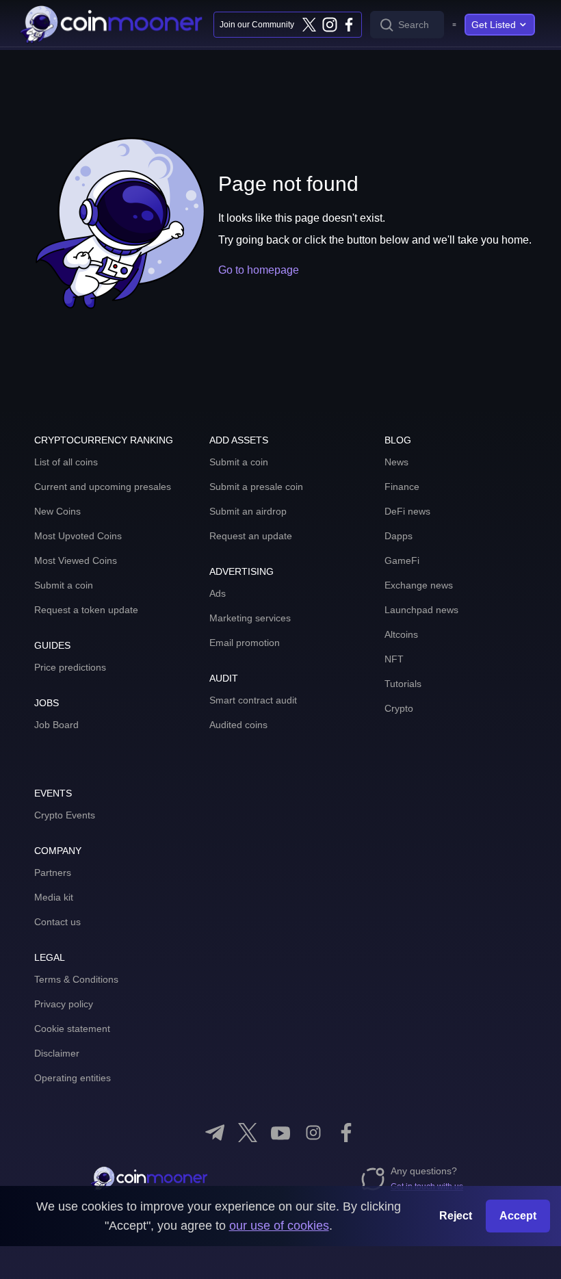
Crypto (398, 708)
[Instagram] (329, 24)
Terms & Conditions (76, 979)
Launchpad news (421, 609)
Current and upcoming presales (102, 486)
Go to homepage (258, 270)
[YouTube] (280, 1132)
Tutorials (402, 683)
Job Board (56, 724)
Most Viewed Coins (75, 560)
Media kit (53, 897)
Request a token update (86, 609)
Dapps (398, 535)
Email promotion (244, 642)
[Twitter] (309, 24)
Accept (517, 1216)
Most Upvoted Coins (78, 535)
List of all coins (66, 461)
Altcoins (401, 634)
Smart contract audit (253, 700)
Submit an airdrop (248, 511)
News (396, 461)
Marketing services (250, 617)
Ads (217, 593)
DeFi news (407, 511)
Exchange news (418, 585)
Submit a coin (63, 585)
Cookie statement (72, 1028)
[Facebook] (349, 24)
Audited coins (238, 724)
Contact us (57, 921)
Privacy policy (63, 1003)
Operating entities (72, 1077)
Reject (455, 1216)
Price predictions (70, 667)
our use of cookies (279, 1225)
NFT (394, 659)
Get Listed (493, 24)
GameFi (401, 560)
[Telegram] (214, 1132)
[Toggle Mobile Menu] (454, 25)
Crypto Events (64, 815)
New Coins (57, 511)
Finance (401, 486)
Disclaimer (56, 1053)
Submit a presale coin (256, 486)
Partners (52, 872)
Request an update (250, 535)
